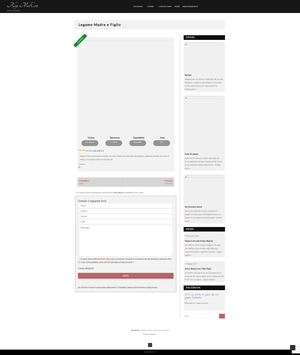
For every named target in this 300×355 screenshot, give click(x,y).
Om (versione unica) (193, 207)
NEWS (177, 6)
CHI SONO (138, 6)
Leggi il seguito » (209, 279)
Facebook (193, 287)
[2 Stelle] (80, 150)
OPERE (151, 6)
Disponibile (80, 40)
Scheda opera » (190, 89)
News (190, 229)
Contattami (144, 330)
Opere (190, 37)
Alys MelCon (22, 5)
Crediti (150, 330)
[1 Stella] (79, 150)
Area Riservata (190, 6)
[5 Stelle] (85, 150)
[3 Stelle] (82, 150)
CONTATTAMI (165, 6)
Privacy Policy (165, 330)
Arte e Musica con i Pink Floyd (198, 268)
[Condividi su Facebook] (80, 168)
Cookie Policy (156, 330)
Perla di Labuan (191, 154)
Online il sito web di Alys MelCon (199, 241)
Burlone (188, 75)
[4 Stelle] (83, 150)
